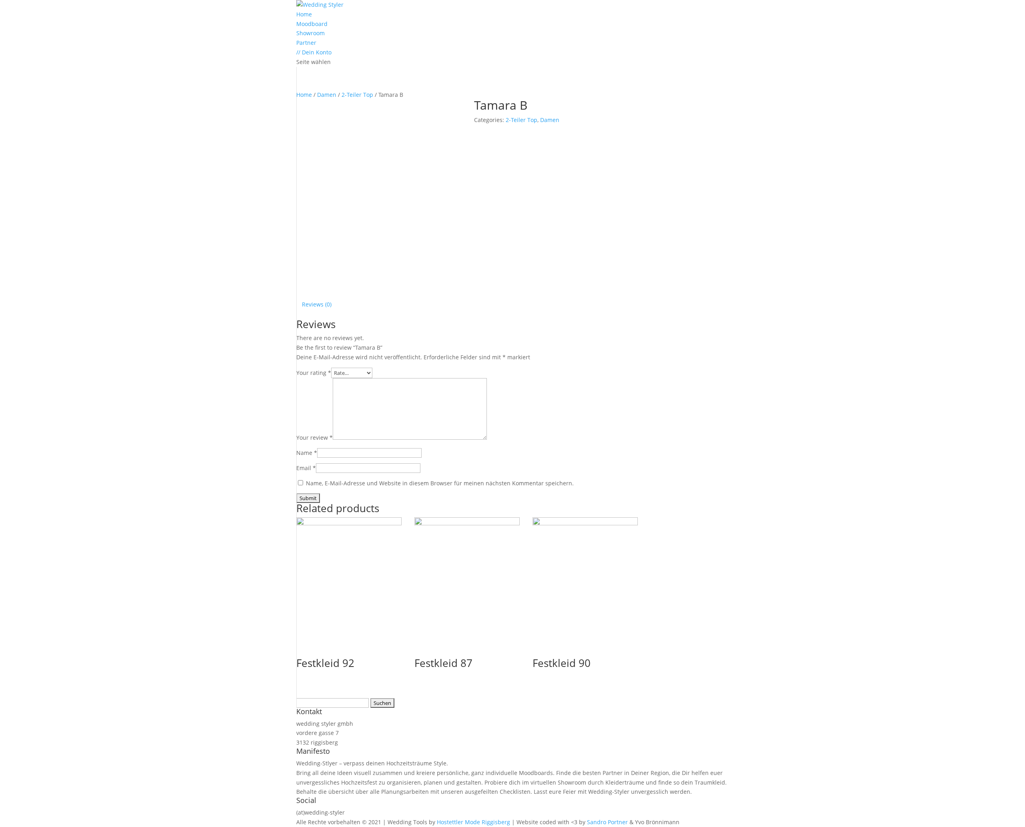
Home (304, 14)
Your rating (313, 372)
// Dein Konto (314, 52)
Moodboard (312, 24)
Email (306, 468)
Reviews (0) (317, 304)
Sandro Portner (607, 822)
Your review (314, 437)
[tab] (317, 304)
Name (306, 453)
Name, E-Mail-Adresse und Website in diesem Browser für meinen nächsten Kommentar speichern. (440, 483)
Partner (306, 42)
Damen (326, 94)
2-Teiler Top (357, 94)
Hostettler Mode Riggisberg (473, 822)
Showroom (310, 33)
